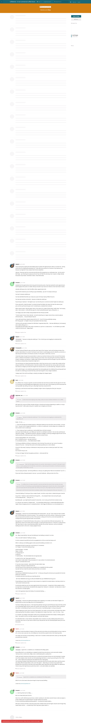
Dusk (19, 484)
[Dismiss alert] (41, 721)
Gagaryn (20, 417)
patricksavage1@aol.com (25, 640)
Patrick (19, 399)
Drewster (19, 339)
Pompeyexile (21, 464)
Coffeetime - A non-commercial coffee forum (22, 1)
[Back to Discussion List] (2, 2)
